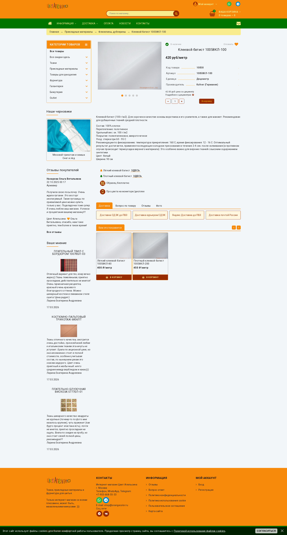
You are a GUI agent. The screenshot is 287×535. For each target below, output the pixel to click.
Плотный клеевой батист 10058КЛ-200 (149, 262)
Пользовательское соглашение (167, 506)
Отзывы (153, 484)
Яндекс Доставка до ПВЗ (186, 215)
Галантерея (56, 86)
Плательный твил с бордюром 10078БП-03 (68, 253)
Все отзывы (54, 232)
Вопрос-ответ (157, 490)
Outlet (53, 98)
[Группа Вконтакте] (106, 514)
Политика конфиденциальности (167, 495)
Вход (201, 484)
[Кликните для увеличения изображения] (129, 66)
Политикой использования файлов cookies (199, 531)
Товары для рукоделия (63, 74)
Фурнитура (56, 80)
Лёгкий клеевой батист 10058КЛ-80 (111, 262)
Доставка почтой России (223, 215)
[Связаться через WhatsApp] (230, 3)
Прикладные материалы (64, 68)
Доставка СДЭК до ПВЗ (113, 215)
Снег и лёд (69, 158)
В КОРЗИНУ (115, 277)
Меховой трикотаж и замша (69, 154)
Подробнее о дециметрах (178, 95)
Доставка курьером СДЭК (150, 215)
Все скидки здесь (60, 57)
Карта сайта (156, 511)
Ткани (53, 63)
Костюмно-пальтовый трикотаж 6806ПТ (69, 318)
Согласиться (266, 531)
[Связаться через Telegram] (238, 3)
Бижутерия (56, 92)
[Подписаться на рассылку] (239, 23)
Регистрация (206, 490)
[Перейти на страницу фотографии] (69, 135)
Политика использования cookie (167, 500)
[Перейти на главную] (57, 6)
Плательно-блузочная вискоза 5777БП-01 (69, 390)
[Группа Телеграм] (99, 514)
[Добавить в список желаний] (230, 44)
